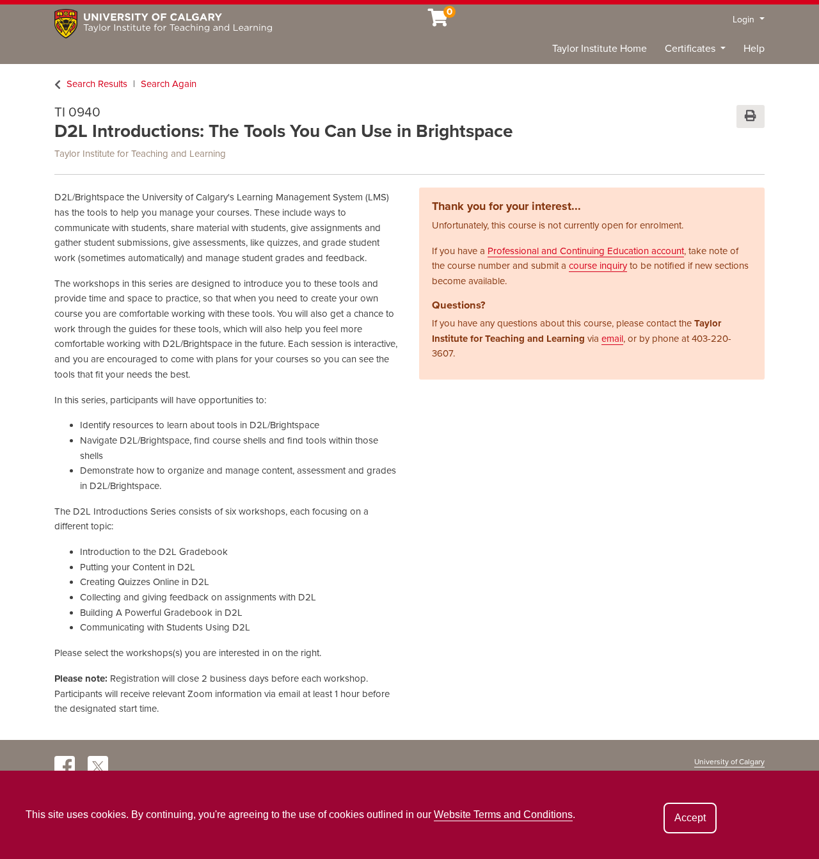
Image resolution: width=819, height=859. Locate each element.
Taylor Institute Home (599, 48)
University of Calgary (729, 761)
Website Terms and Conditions (503, 814)
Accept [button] (690, 817)
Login (745, 19)
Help (754, 48)
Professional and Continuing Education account (586, 251)
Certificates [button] (691, 48)
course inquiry (598, 265)
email (612, 338)
